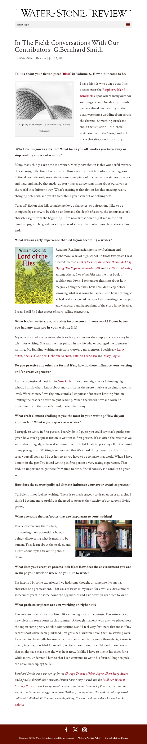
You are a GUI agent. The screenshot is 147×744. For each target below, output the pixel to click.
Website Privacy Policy (89, 738)
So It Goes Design (119, 738)
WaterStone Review (33, 58)
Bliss (66, 74)
